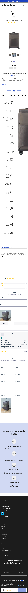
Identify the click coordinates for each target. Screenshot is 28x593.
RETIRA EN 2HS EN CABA (14, 1)
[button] (14, 23)
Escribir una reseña (22, 324)
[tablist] (14, 247)
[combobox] (22, 585)
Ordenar (12, 329)
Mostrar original (23, 360)
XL (18, 67)
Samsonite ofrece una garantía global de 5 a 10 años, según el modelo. (14, 485)
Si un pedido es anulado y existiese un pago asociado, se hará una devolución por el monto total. (14, 472)
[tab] (6, 247)
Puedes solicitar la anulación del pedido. (14, 460)
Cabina (11, 67)
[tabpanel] (14, 261)
